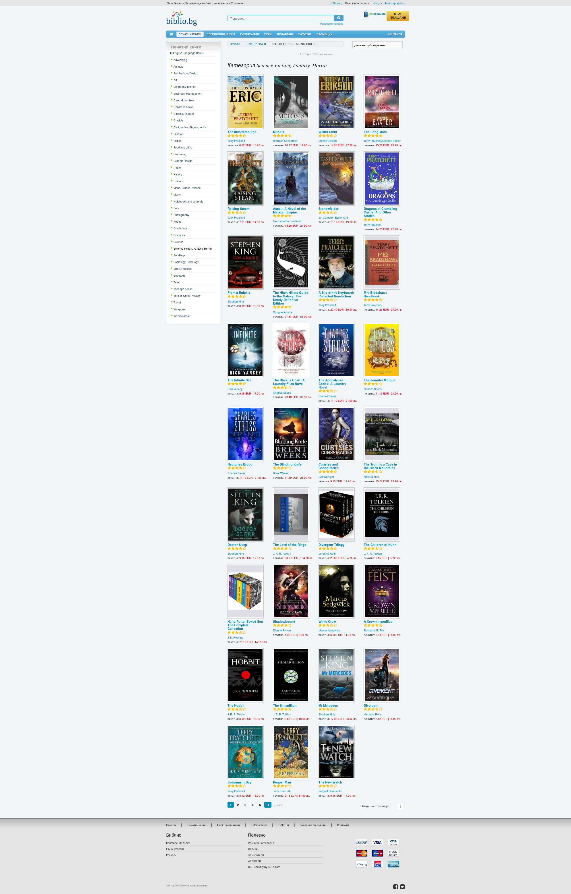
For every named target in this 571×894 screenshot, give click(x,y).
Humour (178, 181)
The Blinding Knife (287, 464)
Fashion (178, 134)
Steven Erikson (328, 140)
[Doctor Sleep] (245, 514)
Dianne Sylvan (282, 630)
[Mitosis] (291, 102)
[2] (267, 804)
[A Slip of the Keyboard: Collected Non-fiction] (336, 262)
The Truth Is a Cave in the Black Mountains (380, 466)
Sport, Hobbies (183, 268)
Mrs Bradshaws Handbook (375, 294)
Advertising (180, 60)
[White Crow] (336, 591)
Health (178, 167)
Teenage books (183, 289)
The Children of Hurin (380, 544)
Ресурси (171, 855)
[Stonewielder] (336, 178)
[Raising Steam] (245, 178)
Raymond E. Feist (374, 630)
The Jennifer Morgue (379, 380)
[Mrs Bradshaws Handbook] (382, 262)
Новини (253, 849)
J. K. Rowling (235, 637)
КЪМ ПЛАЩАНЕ (398, 15)
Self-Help (179, 255)
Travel (177, 302)
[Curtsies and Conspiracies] (336, 434)
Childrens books (183, 107)
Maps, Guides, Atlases (187, 188)
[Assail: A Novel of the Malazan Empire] (291, 178)
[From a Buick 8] (245, 262)
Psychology (181, 228)
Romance (179, 235)
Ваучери (304, 34)
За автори (254, 861)
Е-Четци (283, 825)
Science (178, 242)
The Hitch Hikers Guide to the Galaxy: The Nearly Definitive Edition (290, 297)
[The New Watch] (336, 752)
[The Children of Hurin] (382, 514)
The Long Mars (375, 132)
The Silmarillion (285, 705)
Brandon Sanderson (285, 140)
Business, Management (188, 93)
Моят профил (394, 3)
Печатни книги (190, 34)
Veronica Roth (327, 553)
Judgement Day (239, 782)
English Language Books (188, 53)
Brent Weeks (280, 473)
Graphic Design (183, 161)
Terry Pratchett (236, 140)
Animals (178, 66)
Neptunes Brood (240, 464)
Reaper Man (282, 782)
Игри (268, 34)
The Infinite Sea (239, 380)
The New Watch (330, 782)
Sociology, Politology (186, 262)
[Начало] (171, 34)
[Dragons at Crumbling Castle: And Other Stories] (382, 178)
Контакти (395, 34)
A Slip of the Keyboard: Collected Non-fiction (336, 294)
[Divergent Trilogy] (336, 514)
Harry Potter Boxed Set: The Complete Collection (245, 625)
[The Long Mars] (382, 102)
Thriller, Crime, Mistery (187, 295)
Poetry (177, 221)
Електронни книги (221, 34)
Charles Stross (282, 392)
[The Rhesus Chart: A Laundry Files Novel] (291, 350)
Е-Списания (249, 34)
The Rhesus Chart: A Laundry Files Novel (289, 382)
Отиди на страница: (374, 806)
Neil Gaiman (371, 476)
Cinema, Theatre (184, 113)
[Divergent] (382, 675)
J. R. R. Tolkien (282, 553)
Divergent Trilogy (332, 544)
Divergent (371, 705)
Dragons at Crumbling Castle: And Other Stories (380, 212)
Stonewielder (328, 208)
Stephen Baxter (391, 140)
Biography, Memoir (185, 86)
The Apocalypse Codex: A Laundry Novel (332, 383)
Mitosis (278, 132)
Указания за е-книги (313, 825)
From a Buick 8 (239, 292)
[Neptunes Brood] (245, 434)
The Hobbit (236, 705)
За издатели (256, 855)
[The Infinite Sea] (245, 350)
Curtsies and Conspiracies (329, 466)
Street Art (179, 275)
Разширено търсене (331, 23)
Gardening (180, 154)
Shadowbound (284, 621)
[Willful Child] (336, 102)
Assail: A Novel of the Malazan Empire (289, 210)
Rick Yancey (235, 389)
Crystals (178, 120)
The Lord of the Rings (289, 544)
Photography (181, 215)
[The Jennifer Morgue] (382, 350)
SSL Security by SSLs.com (264, 867)
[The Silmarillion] (291, 675)
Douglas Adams (282, 312)
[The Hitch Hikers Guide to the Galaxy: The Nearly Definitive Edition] (291, 262)
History (178, 174)
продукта (377, 14)
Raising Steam (238, 208)
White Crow (327, 621)
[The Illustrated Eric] (245, 102)
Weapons (179, 309)
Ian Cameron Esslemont (287, 221)
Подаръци (285, 34)
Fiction (178, 140)
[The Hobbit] (245, 675)
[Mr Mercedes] (336, 675)
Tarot (177, 282)
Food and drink (183, 147)
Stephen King (236, 301)
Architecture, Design (186, 73)
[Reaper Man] (291, 752)
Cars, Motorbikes (184, 100)
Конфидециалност (178, 843)
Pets (176, 208)
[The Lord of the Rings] (291, 514)
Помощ (337, 3)
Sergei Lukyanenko (330, 791)
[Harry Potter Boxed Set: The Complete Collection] (245, 591)
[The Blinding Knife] (291, 434)
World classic (182, 316)
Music (177, 194)
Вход (377, 3)
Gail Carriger (326, 476)
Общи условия (175, 849)
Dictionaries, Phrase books (190, 127)
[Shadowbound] (291, 591)
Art (175, 80)
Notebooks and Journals (188, 201)
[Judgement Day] (245, 752)
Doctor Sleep (237, 544)
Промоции (325, 34)
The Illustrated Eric (242, 132)
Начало (235, 44)
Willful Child (328, 132)
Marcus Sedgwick (329, 630)
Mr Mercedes (328, 705)
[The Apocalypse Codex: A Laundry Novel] (336, 350)
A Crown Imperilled (378, 621)
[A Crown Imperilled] (382, 591)
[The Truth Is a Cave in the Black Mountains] (382, 434)
